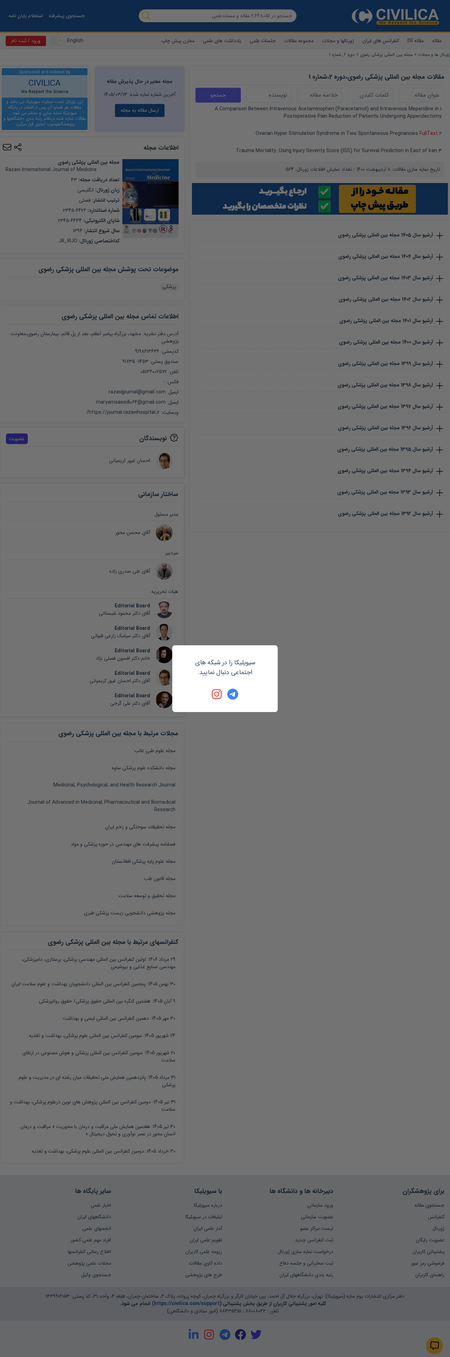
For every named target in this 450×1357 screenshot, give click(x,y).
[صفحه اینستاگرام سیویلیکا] (217, 694)
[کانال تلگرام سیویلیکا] (232, 694)
